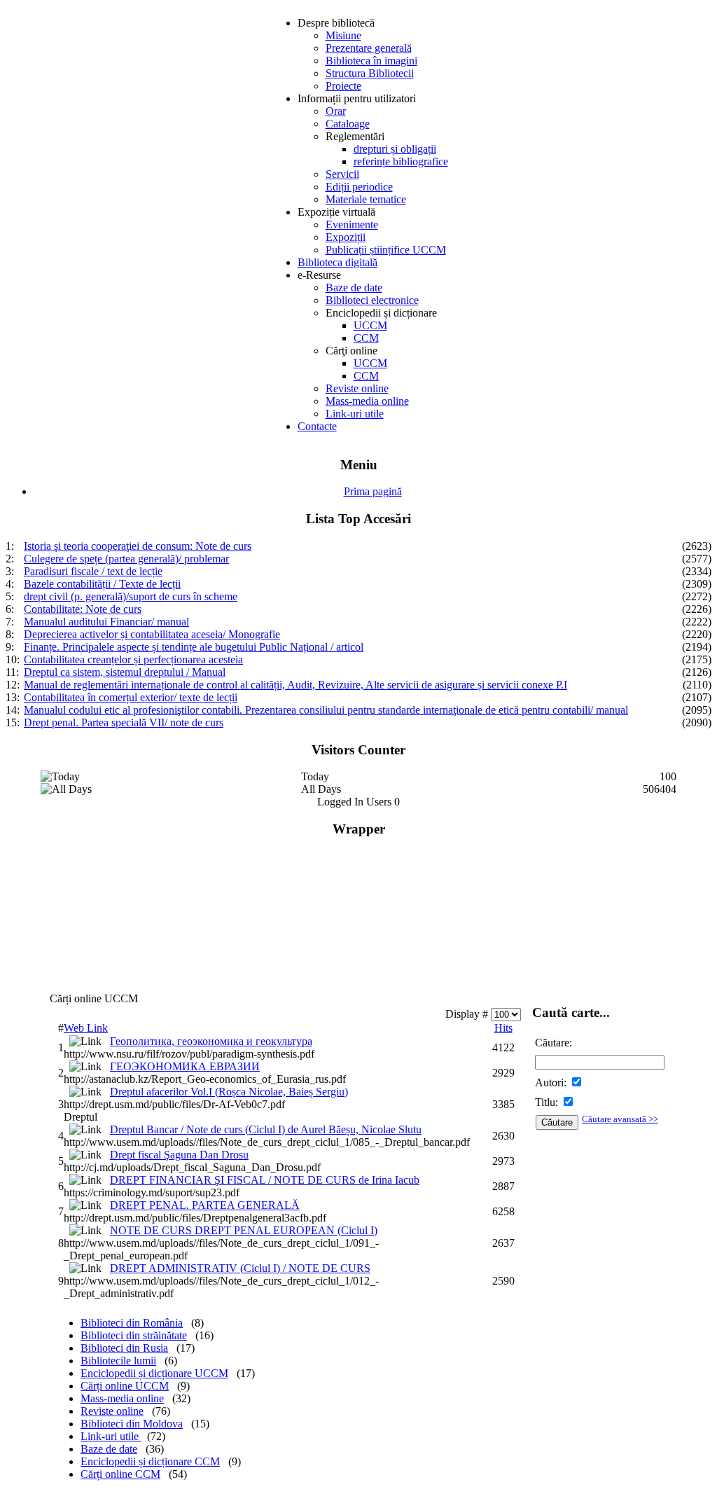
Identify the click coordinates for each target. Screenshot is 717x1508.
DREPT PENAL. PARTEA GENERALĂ (205, 1205)
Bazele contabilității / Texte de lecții (102, 584)
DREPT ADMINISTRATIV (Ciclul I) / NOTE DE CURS (240, 1268)
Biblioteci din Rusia (124, 1348)
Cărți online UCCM (125, 1386)
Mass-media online (122, 1398)
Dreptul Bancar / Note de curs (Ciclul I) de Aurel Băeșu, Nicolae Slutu (266, 1129)
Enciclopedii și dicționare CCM (150, 1461)
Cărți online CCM (120, 1474)
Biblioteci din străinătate (134, 1335)
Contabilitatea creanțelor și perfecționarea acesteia (133, 659)
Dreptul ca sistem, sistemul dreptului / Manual (124, 672)
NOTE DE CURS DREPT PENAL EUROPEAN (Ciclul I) (243, 1230)
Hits (503, 1028)
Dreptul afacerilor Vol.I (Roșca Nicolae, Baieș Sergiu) (229, 1092)
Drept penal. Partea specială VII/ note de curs (123, 722)
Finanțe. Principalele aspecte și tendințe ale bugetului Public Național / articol (193, 647)
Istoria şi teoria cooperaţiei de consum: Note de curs (137, 546)
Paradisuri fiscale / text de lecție (93, 571)
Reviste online (112, 1411)
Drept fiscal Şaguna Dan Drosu (179, 1155)
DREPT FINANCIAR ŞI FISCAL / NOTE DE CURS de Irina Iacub (264, 1180)
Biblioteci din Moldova (132, 1424)
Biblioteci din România (132, 1323)
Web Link (86, 1028)
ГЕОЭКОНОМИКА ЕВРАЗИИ (185, 1066)
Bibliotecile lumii (118, 1361)
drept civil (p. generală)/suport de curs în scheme (130, 596)
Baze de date (109, 1449)
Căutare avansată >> (620, 1119)
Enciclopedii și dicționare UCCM (154, 1373)
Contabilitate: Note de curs (82, 609)
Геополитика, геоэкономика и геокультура (211, 1041)
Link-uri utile (111, 1436)
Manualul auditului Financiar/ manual (106, 622)
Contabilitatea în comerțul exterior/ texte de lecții (130, 697)
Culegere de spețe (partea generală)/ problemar (126, 559)
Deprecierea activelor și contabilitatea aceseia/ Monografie (152, 634)
